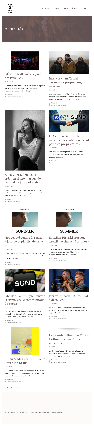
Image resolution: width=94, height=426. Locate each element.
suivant (17, 388)
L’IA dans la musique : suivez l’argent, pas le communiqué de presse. (25, 299)
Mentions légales (33, 412)
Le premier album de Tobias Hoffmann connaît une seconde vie (69, 339)
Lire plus (29, 91)
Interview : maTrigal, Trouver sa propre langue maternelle (67, 82)
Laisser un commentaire (14, 97)
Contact (84, 8)
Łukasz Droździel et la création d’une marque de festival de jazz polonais (23, 178)
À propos (75, 8)
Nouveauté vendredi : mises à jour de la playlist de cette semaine (24, 241)
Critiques (56, 8)
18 (12, 388)
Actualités (45, 8)
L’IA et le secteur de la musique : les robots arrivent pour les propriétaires (69, 140)
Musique (65, 8)
